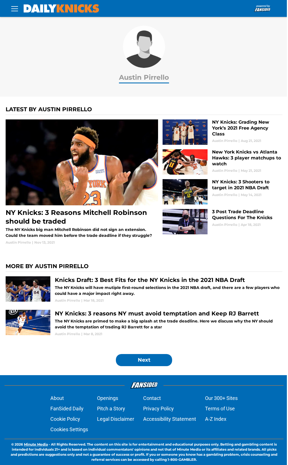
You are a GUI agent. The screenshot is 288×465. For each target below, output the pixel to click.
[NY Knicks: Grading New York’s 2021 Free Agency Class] (222, 132)
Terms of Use (220, 408)
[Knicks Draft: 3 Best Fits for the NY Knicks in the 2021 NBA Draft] (144, 289)
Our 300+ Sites (221, 398)
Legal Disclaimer (115, 419)
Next (144, 360)
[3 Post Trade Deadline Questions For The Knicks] (222, 221)
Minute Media (36, 444)
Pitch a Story (111, 408)
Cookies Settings (69, 429)
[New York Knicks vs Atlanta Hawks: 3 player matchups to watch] (222, 162)
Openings (107, 398)
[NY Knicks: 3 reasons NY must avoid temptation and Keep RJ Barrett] (144, 323)
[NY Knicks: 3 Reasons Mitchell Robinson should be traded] (82, 182)
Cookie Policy (65, 419)
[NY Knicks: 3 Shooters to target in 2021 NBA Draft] (222, 191)
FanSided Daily (67, 408)
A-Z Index (215, 419)
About (57, 398)
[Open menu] (14, 8)
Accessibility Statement (169, 419)
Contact (152, 398)
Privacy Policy (158, 408)
